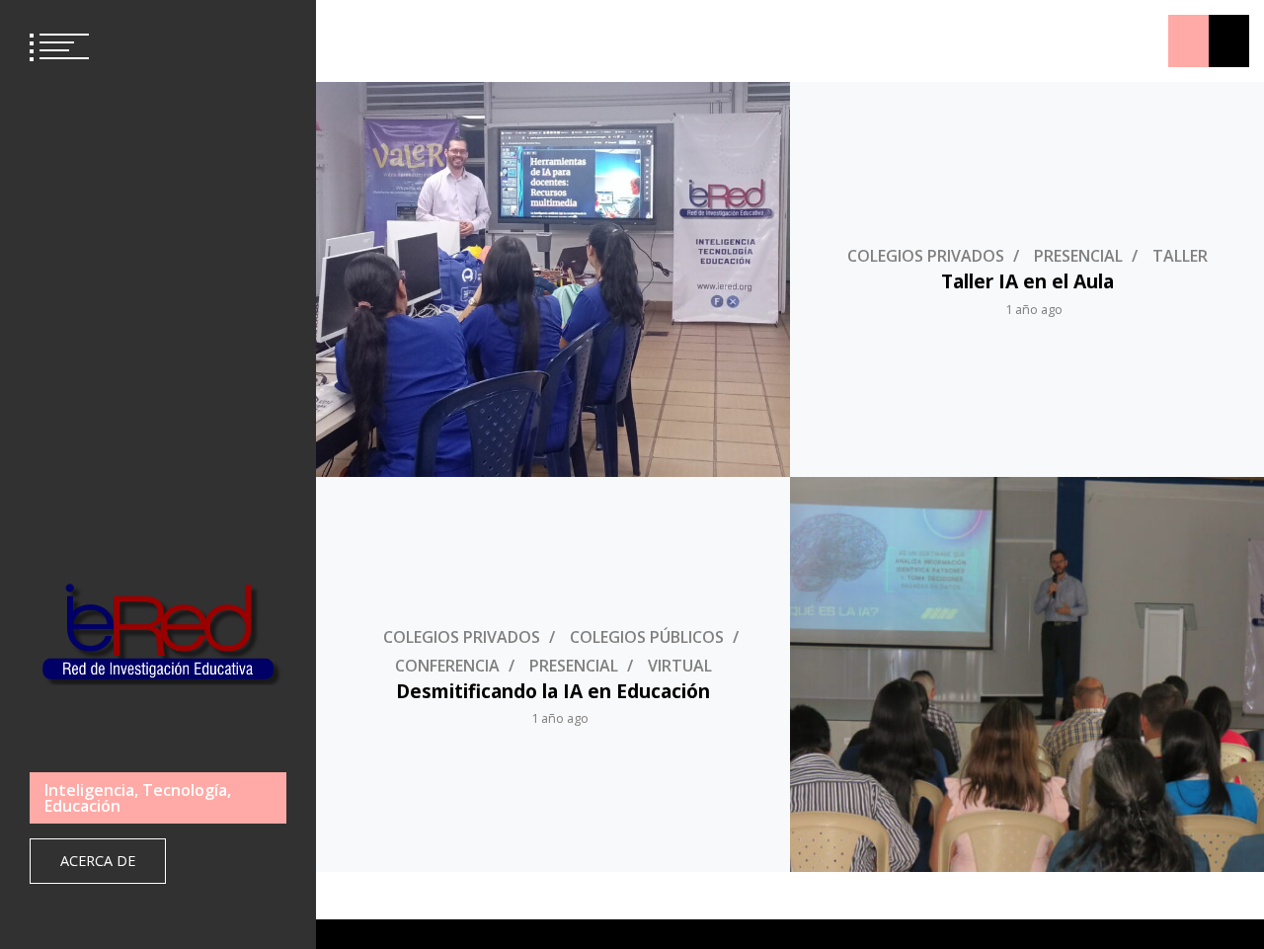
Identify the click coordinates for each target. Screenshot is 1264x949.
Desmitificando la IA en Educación (553, 690)
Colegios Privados (925, 256)
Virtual (680, 665)
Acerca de (97, 860)
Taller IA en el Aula (1027, 281)
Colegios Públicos (647, 637)
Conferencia (447, 665)
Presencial (1078, 256)
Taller (1180, 256)
